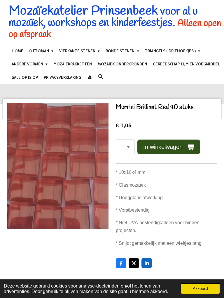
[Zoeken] (100, 76)
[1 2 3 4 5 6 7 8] (125, 147)
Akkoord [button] (200, 288)
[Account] (89, 77)
